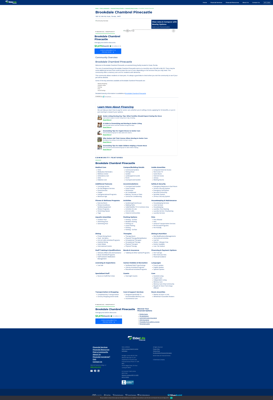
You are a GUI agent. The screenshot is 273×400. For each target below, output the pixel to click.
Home (205, 2)
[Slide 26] (163, 57)
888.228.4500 (95, 371)
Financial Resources (101, 353)
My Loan (267, 2)
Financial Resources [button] (232, 2)
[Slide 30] (168, 57)
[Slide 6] (138, 57)
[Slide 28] (166, 57)
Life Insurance (144, 324)
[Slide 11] (144, 57)
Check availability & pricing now (108, 51)
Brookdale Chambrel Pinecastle (135, 97)
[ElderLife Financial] (11, 2)
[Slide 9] (142, 57)
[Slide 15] (149, 57)
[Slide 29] (167, 57)
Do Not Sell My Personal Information (162, 357)
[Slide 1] (132, 57)
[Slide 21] (157, 57)
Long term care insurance (148, 322)
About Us (246, 2)
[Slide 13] (147, 57)
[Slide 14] (148, 57)
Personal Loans (144, 327)
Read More (107, 124)
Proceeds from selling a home (149, 326)
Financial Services (100, 351)
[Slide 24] (161, 57)
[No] (271, 398)
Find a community (104, 8)
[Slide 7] (139, 57)
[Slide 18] (153, 57)
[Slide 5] (137, 57)
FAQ (94, 363)
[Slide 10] (143, 57)
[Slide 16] (151, 57)
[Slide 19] (154, 57)
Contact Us (256, 2)
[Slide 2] (133, 57)
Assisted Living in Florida (117, 8)
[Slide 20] (156, 57)
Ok (171, 397)
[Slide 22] (158, 57)
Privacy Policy (156, 353)
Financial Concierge (101, 361)
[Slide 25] (162, 57)
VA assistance (144, 320)
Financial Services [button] (216, 2)
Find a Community (100, 356)
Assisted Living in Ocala (131, 8)
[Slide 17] (152, 57)
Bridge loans (143, 318)
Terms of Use (156, 355)
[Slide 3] (134, 57)
